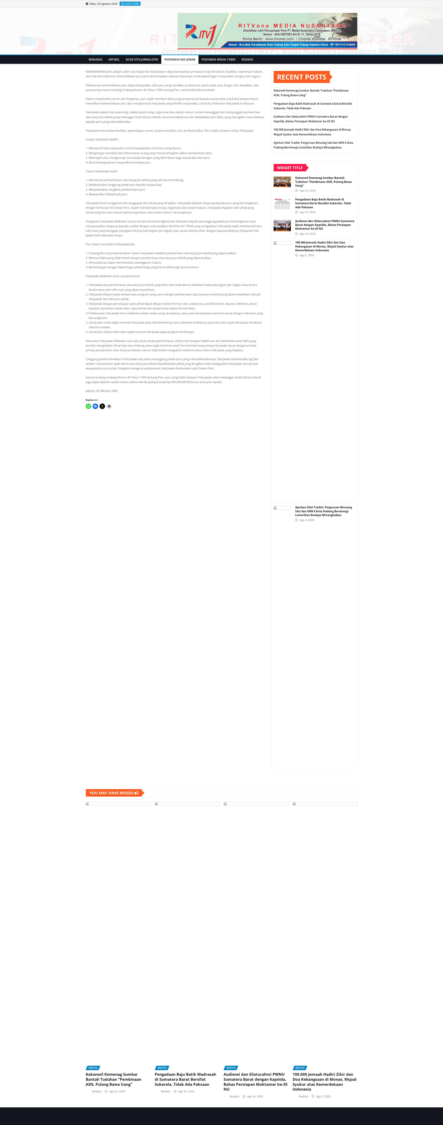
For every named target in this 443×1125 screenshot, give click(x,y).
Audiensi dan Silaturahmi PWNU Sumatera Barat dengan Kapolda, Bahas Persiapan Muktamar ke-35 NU (324, 225)
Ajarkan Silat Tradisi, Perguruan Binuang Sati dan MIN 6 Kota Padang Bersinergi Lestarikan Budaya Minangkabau (323, 511)
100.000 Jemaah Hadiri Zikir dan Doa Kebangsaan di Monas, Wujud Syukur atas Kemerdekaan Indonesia (324, 246)
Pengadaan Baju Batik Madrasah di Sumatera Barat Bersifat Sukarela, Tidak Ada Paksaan (323, 203)
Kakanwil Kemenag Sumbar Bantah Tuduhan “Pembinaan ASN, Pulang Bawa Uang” (323, 181)
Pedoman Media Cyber (218, 59)
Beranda (95, 59)
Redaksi (247, 59)
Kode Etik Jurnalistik (142, 59)
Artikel (114, 59)
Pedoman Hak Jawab (180, 59)
